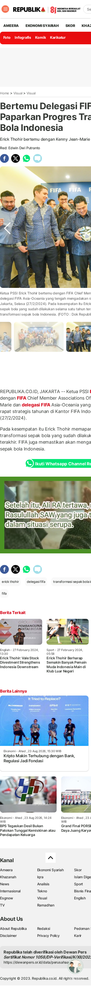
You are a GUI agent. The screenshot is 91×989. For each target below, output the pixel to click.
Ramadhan (45, 905)
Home (4, 93)
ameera (11, 25)
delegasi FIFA (36, 404)
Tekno (42, 891)
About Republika (13, 928)
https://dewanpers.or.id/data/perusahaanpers (41, 962)
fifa (4, 593)
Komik (40, 37)
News (4, 884)
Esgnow (6, 898)
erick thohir (10, 582)
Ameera (6, 870)
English (80, 898)
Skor (77, 870)
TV (2, 905)
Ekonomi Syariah (42, 25)
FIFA (21, 398)
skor (70, 25)
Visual (17, 93)
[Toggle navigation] (5, 9)
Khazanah (8, 877)
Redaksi (43, 928)
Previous (7, 297)
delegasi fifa (36, 582)
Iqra (40, 877)
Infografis (23, 37)
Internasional (10, 891)
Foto (7, 37)
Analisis (43, 884)
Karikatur (58, 37)
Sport (78, 884)
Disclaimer (8, 935)
